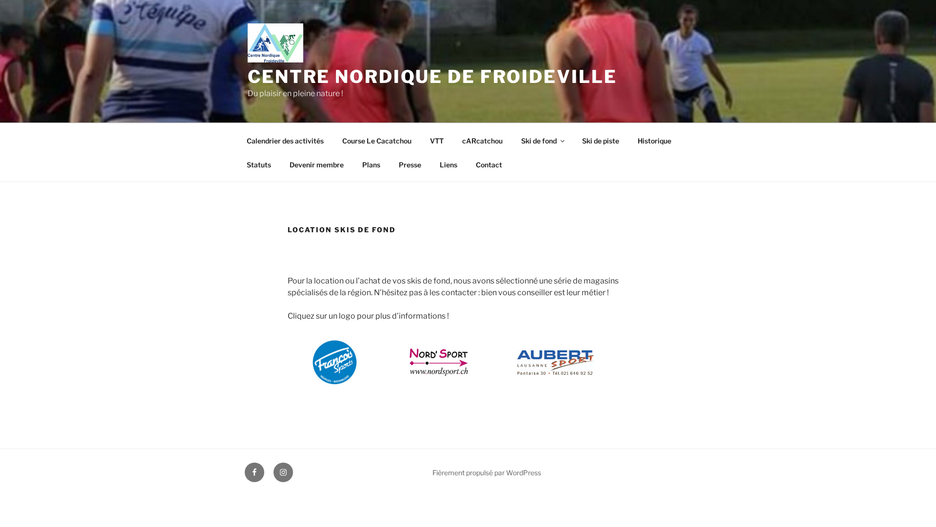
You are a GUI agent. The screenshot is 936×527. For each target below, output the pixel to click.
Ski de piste (600, 141)
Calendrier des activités (285, 141)
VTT (437, 141)
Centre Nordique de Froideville (432, 76)
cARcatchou (482, 141)
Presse (410, 165)
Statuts (259, 165)
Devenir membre (317, 165)
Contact (489, 165)
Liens (448, 165)
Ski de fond (539, 141)
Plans (371, 165)
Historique (654, 141)
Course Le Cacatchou (376, 141)
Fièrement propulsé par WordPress (486, 472)
